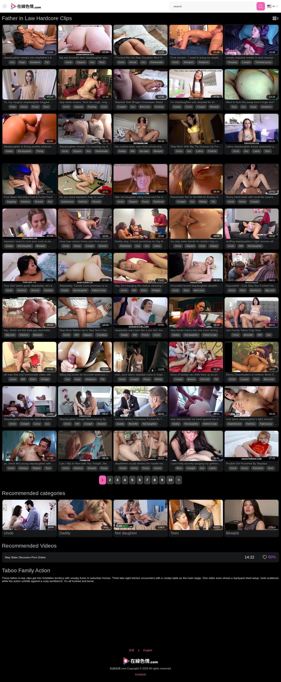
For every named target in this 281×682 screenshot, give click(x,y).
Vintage (156, 290)
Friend (145, 335)
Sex (269, 335)
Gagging (11, 201)
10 (170, 480)
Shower (103, 246)
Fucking (92, 107)
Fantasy (48, 290)
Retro (144, 290)
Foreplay (232, 62)
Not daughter (24, 151)
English (147, 650)
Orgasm (81, 62)
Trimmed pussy (263, 62)
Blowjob (214, 107)
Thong (40, 151)
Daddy (177, 107)
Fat (47, 62)
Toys (234, 107)
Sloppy (213, 246)
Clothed (212, 151)
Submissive (67, 201)
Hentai (132, 62)
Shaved (39, 201)
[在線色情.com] (31, 6)
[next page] (178, 480)
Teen (101, 62)
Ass (12, 62)
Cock (104, 107)
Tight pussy (266, 424)
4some (157, 468)
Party (12, 107)
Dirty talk (204, 379)
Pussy (35, 107)
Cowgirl (246, 62)
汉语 (131, 650)
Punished (125, 246)
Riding (202, 201)
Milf (132, 151)
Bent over (145, 107)
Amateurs (35, 62)
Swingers (188, 62)
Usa (138, 246)
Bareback (255, 290)
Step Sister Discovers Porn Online (25, 557)
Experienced (234, 424)
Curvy (37, 424)
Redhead (158, 201)
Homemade (156, 62)
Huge (22, 62)
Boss (179, 468)
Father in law (99, 290)
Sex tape (144, 151)
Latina (199, 151)
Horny (24, 107)
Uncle (69, 62)
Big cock (270, 290)
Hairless (25, 201)
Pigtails (36, 468)
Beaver (191, 379)
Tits (213, 201)
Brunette (248, 335)
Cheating (101, 335)
